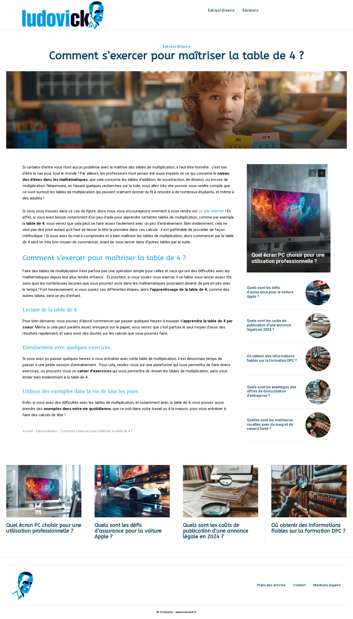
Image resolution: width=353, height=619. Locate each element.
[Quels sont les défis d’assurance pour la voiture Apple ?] (318, 292)
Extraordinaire (176, 46)
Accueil (27, 431)
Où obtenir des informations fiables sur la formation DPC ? (272, 358)
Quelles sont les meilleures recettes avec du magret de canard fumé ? (270, 424)
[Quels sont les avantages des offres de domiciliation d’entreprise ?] (318, 391)
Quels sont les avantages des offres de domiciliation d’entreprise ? (271, 391)
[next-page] (321, 173)
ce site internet (211, 211)
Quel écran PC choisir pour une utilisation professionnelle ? (288, 258)
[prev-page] (312, 173)
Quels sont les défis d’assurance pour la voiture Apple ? (270, 292)
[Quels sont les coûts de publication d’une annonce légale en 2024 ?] (318, 325)
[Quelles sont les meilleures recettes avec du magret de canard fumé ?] (318, 424)
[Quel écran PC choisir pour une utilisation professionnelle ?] (289, 218)
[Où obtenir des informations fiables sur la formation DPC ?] (318, 358)
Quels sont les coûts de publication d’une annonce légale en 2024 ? (269, 325)
